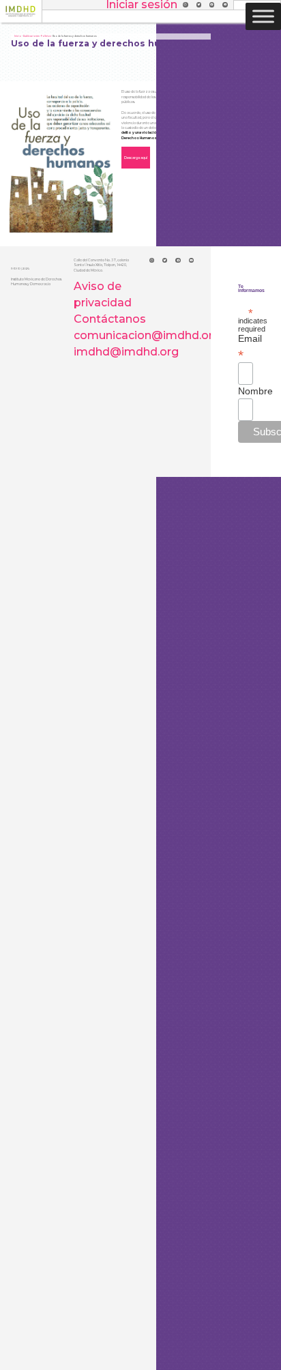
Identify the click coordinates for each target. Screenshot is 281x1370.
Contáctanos (110, 318)
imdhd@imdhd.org (126, 351)
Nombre (245, 390)
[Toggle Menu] (263, 16)
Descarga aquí (135, 158)
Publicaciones (31, 36)
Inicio (17, 36)
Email (245, 346)
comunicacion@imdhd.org (147, 335)
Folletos (45, 36)
